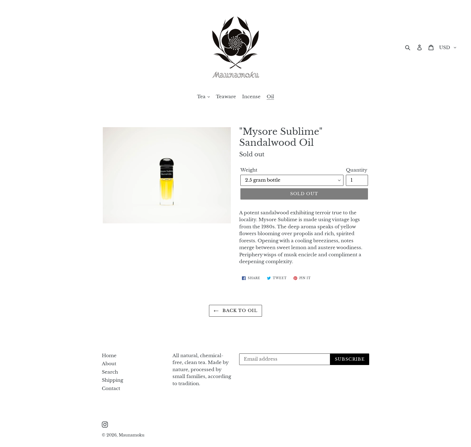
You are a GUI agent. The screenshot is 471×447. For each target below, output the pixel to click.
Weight (248, 170)
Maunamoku (131, 435)
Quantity (356, 170)
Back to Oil (239, 310)
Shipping (112, 380)
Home (109, 355)
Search (110, 372)
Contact (111, 388)
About (109, 363)
